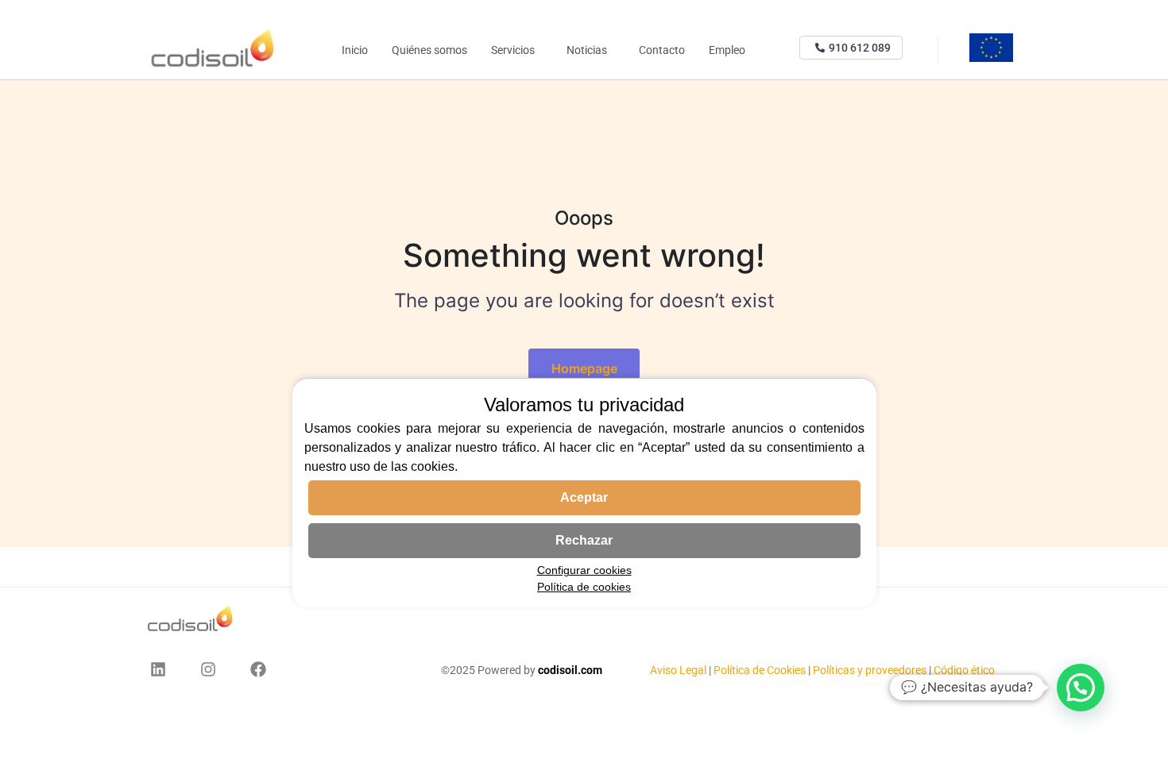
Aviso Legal (679, 670)
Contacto (662, 50)
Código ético (964, 670)
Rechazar (584, 540)
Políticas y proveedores (869, 670)
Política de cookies (584, 586)
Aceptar (584, 497)
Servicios (513, 50)
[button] (1080, 687)
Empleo (727, 50)
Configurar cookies (584, 570)
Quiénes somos (429, 50)
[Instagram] (208, 669)
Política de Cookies (760, 670)
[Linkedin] (158, 669)
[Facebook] (258, 669)
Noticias (587, 50)
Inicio (355, 50)
